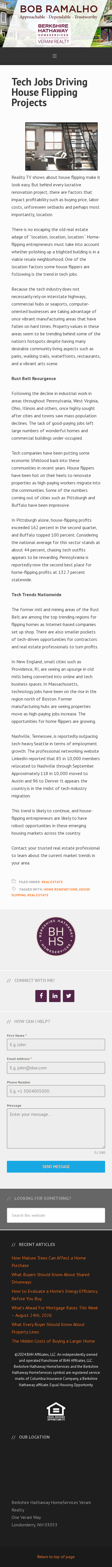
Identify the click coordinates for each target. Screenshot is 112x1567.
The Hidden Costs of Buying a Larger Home (53, 1341)
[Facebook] (41, 996)
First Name (17, 1035)
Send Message (56, 1166)
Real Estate (52, 882)
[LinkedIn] (55, 996)
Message (14, 1105)
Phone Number (18, 1082)
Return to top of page (56, 1556)
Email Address (19, 1059)
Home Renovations (61, 889)
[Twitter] (68, 996)
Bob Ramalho (56, 23)
